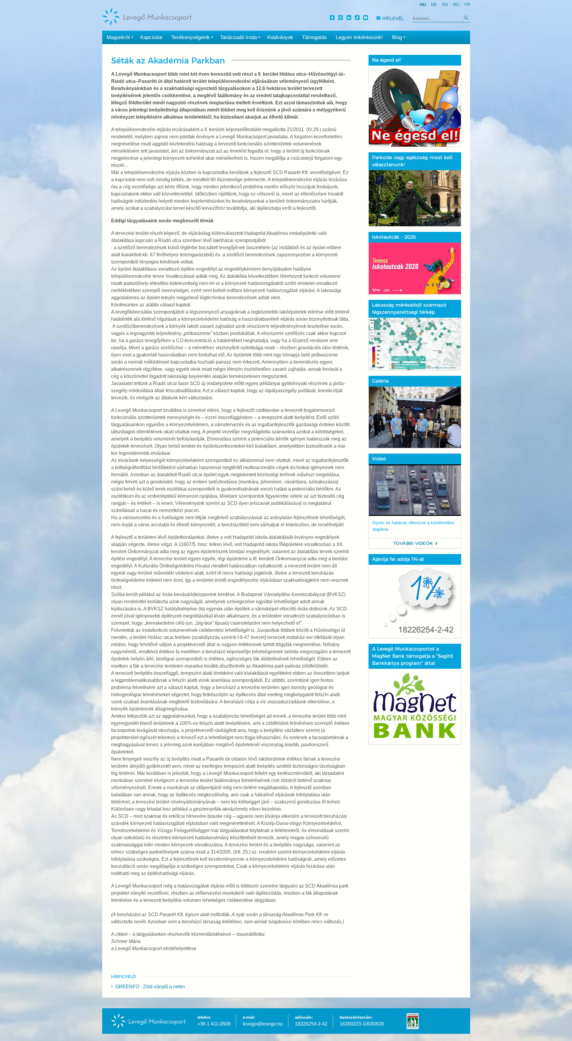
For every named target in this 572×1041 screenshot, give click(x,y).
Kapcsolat (151, 37)
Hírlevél (393, 18)
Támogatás (314, 37)
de (434, 4)
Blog (397, 37)
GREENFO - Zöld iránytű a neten (150, 986)
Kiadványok (280, 37)
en (445, 4)
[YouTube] (366, 18)
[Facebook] (333, 18)
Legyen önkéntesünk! (359, 37)
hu (423, 4)
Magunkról (118, 37)
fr (467, 4)
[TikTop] (358, 18)
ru (456, 4)
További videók (413, 543)
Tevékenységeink (190, 37)
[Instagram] (341, 18)
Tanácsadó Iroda (238, 37)
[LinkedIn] (349, 18)
